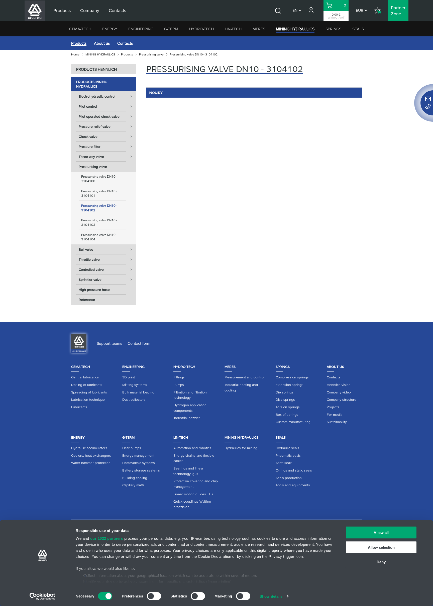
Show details (271, 596)
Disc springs (285, 399)
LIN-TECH (233, 29)
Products (78, 43)
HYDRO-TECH (201, 29)
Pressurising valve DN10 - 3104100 (99, 179)
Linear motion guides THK (193, 494)
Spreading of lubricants (89, 392)
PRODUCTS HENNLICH (96, 69)
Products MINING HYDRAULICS (91, 84)
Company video (339, 392)
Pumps (178, 385)
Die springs (284, 392)
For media (334, 415)
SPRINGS (333, 29)
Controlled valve (91, 269)
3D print (128, 377)
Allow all (381, 532)
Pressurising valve (151, 54)
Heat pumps (131, 448)
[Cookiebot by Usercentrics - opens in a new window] (42, 596)
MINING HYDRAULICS (295, 29)
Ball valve (86, 249)
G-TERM (171, 29)
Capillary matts (133, 485)
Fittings (179, 377)
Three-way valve (91, 157)
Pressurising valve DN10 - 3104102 (99, 208)
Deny (381, 562)
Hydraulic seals (287, 448)
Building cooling (134, 478)
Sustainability (337, 422)
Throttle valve (89, 259)
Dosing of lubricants (86, 385)
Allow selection (381, 547)
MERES (259, 29)
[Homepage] (78, 343)
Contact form (139, 343)
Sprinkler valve (90, 280)
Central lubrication (85, 377)
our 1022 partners (106, 538)
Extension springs (289, 385)
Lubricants (79, 407)
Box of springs (287, 415)
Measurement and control (244, 377)
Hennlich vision (339, 385)
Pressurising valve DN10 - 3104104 (99, 237)
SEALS (358, 29)
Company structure (341, 399)
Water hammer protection (91, 463)
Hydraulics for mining (241, 448)
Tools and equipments (293, 485)
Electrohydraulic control (97, 96)
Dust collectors (134, 399)
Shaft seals (284, 463)
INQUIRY (156, 93)
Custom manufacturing (293, 422)
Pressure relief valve (95, 126)
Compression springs (292, 377)
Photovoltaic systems (138, 463)
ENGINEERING (140, 29)
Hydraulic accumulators (89, 448)
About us (102, 43)
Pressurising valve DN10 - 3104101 (99, 193)
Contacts (125, 43)
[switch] (154, 596)
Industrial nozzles (186, 418)
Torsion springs (288, 407)
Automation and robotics (192, 448)
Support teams (109, 343)
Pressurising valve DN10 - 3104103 (99, 222)
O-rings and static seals (294, 470)
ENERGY (109, 29)
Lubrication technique (88, 399)
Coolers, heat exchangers (91, 455)
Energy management (138, 455)
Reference (87, 300)
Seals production (289, 478)
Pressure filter (89, 147)
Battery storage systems (141, 470)
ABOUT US (335, 367)
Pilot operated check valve (99, 116)
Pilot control (88, 106)
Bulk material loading (138, 392)
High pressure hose (94, 290)
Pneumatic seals (288, 455)
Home (75, 54)
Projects (333, 407)
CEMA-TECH (80, 29)
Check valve (88, 136)
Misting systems (134, 385)
